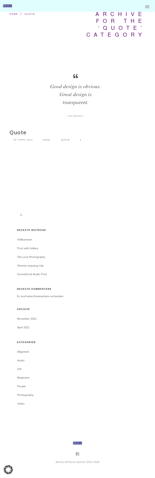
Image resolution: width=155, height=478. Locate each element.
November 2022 (26, 318)
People (21, 386)
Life (19, 369)
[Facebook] (77, 455)
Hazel (47, 140)
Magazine (23, 377)
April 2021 (23, 327)
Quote (30, 13)
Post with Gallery (27, 248)
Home (13, 13)
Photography (25, 395)
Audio (21, 360)
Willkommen (24, 239)
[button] (8, 469)
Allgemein (23, 351)
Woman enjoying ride (30, 265)
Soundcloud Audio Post (32, 274)
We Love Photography (31, 257)
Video (21, 403)
